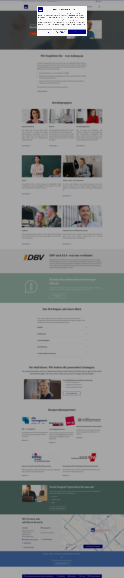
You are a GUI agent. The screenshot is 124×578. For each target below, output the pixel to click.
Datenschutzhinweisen (74, 26)
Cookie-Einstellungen (45, 32)
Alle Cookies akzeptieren (77, 32)
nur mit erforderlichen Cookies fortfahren (60, 32)
